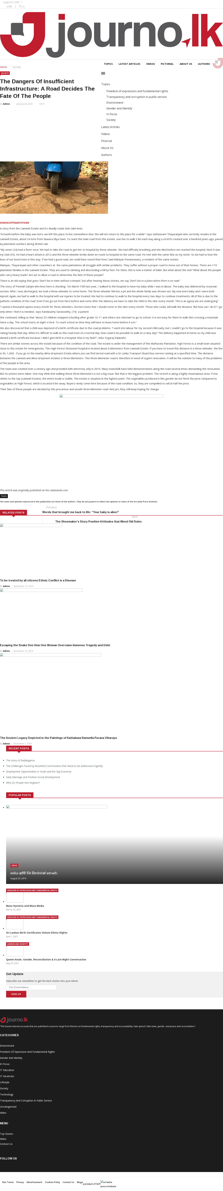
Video (14, 865)
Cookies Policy (52, 1182)
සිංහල (22, 6)
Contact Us (6, 1144)
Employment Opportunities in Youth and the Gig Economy (38, 771)
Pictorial (167, 63)
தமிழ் (9, 6)
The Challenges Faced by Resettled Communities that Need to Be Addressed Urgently (54, 766)
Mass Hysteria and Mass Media (25, 905)
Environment (7, 1045)
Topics (108, 63)
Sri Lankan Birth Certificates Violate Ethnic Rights (36, 932)
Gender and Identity (17, 944)
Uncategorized (8, 1106)
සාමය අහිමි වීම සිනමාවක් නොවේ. (34, 873)
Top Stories (6, 1133)
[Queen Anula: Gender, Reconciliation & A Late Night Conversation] (15, 955)
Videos (150, 63)
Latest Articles (129, 63)
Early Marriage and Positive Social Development (33, 777)
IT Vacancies (7, 1076)
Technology (6, 1094)
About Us (186, 63)
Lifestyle (4, 1082)
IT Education (7, 1070)
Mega (80, 1182)
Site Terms (8, 1182)
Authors (204, 63)
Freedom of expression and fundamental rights (32, 890)
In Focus (5, 1064)
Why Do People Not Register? (23, 782)
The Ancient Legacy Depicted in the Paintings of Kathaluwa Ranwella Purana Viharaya (58, 737)
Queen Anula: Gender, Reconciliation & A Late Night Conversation (46, 959)
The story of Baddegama (20, 760)
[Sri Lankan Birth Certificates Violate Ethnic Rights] (15, 928)
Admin (6, 103)
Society (17, 67)
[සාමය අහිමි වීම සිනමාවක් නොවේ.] (56, 807)
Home (3, 67)
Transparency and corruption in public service (26, 1100)
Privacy (20, 1182)
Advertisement (34, 1182)
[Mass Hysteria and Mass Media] (15, 901)
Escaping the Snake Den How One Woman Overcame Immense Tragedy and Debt (55, 645)
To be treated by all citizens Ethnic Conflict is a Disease (38, 580)
